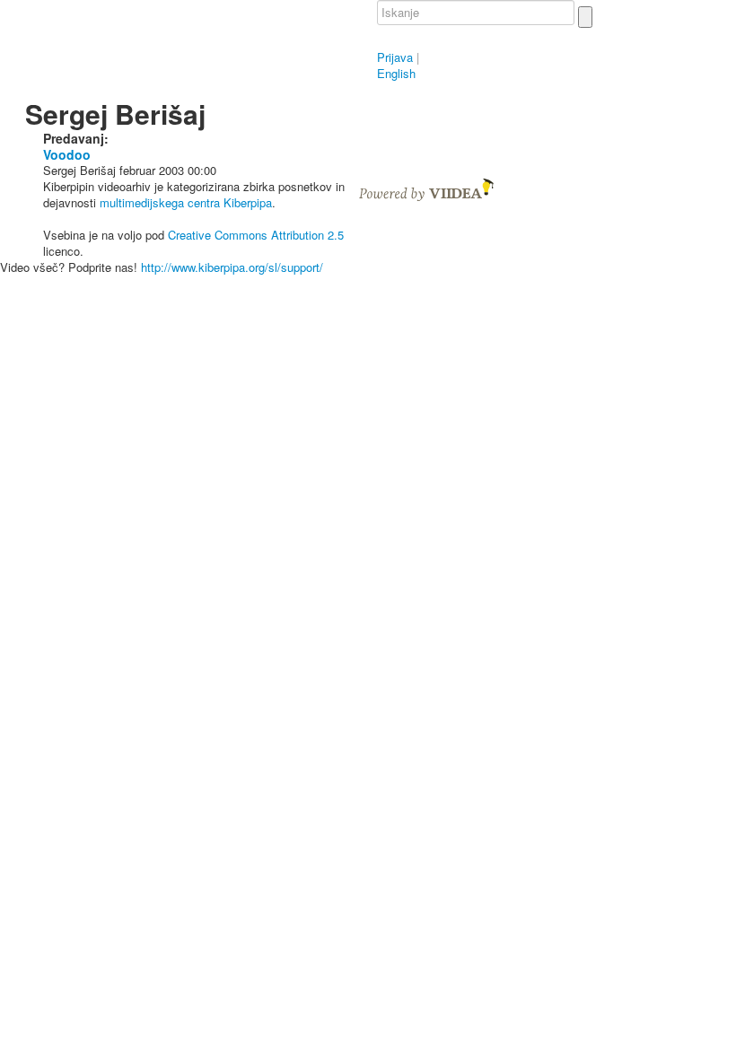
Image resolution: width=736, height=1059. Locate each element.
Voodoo (67, 154)
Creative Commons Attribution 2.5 (256, 234)
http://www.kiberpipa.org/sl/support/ (232, 267)
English (396, 73)
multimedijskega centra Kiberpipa (186, 202)
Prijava (395, 57)
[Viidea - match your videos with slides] (426, 188)
